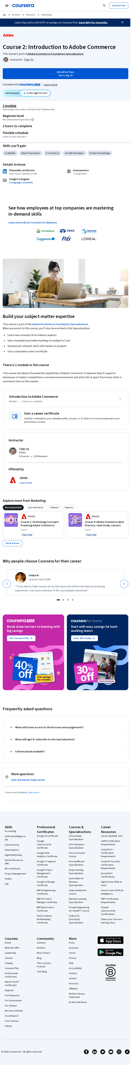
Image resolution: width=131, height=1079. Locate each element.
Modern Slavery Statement (77, 995)
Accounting (10, 831)
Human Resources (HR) (14, 861)
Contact (73, 973)
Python (8, 879)
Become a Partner (14, 1011)
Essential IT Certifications (108, 875)
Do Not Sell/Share (78, 1002)
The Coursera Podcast (44, 965)
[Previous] (7, 584)
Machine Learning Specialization (77, 900)
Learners (41, 943)
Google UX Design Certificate (46, 883)
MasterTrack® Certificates (12, 983)
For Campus (11, 1005)
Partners (41, 948)
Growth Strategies (74, 153)
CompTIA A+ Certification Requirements (108, 853)
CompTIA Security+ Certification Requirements (110, 865)
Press (72, 943)
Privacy (72, 958)
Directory (73, 983)
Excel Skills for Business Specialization (76, 882)
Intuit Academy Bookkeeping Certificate (44, 919)
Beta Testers (43, 953)
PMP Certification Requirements (110, 900)
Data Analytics (12, 850)
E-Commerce (52, 153)
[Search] (104, 6)
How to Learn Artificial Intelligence (112, 892)
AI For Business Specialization (76, 846)
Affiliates (73, 988)
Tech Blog (42, 971)
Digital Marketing (13, 855)
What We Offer (12, 948)
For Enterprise (12, 995)
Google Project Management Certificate (44, 873)
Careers (9, 958)
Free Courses (12, 1021)
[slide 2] (63, 600)
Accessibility (75, 968)
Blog (39, 958)
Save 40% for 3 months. (93, 22)
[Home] (4, 15)
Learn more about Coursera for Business (32, 222)
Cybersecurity (12, 845)
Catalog (9, 963)
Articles (73, 978)
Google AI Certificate (47, 836)
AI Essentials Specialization (76, 837)
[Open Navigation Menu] (7, 6)
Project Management (15, 873)
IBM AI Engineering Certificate (46, 892)
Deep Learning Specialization (76, 871)
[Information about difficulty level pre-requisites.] (32, 119)
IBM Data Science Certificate (45, 909)
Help (71, 963)
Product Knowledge (100, 153)
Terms (72, 953)
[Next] (124, 584)
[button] (26, 483)
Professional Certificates (11, 975)
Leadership (10, 953)
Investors (74, 948)
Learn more (50, 85)
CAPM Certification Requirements (110, 842)
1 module (9, 105)
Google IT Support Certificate (46, 863)
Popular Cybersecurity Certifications (108, 911)
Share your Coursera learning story (111, 921)
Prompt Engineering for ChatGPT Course (79, 909)
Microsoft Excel (12, 868)
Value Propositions (30, 153)
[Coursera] (23, 5)
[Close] (122, 22)
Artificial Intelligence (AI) (15, 838)
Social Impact (11, 1016)
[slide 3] (68, 600)
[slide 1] (58, 600)
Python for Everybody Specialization (76, 919)
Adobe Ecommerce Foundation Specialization (60, 324)
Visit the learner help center (28, 780)
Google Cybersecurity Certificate (44, 844)
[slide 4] (72, 600)
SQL (7, 884)
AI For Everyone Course (77, 854)
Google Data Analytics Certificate (47, 854)
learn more (33, 792)
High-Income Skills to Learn (111, 883)
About (8, 943)
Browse (16, 14)
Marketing (47, 14)
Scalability (10, 153)
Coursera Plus (12, 968)
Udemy (8, 1026)
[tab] (13, 507)
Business (30, 14)
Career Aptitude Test (112, 836)
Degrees (9, 990)
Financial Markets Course (77, 892)
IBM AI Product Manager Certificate (47, 900)
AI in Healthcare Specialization (77, 863)
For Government (13, 1000)
